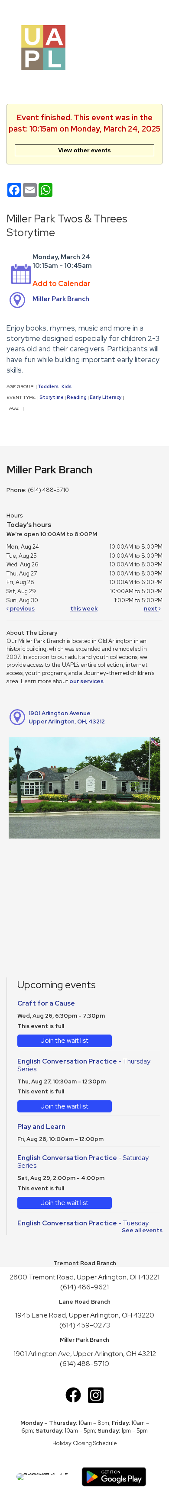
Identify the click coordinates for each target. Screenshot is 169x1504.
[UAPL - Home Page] (43, 47)
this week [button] (84, 608)
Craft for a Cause (46, 1003)
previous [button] (22, 608)
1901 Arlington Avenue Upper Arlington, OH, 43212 (67, 717)
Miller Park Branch (60, 299)
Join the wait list (64, 1040)
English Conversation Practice (83, 1065)
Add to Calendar (61, 283)
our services (86, 681)
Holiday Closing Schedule (84, 1443)
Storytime (51, 397)
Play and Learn (41, 1126)
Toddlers (48, 386)
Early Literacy (106, 397)
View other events (84, 150)
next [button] (151, 608)
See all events (142, 1230)
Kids (67, 386)
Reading (77, 397)
